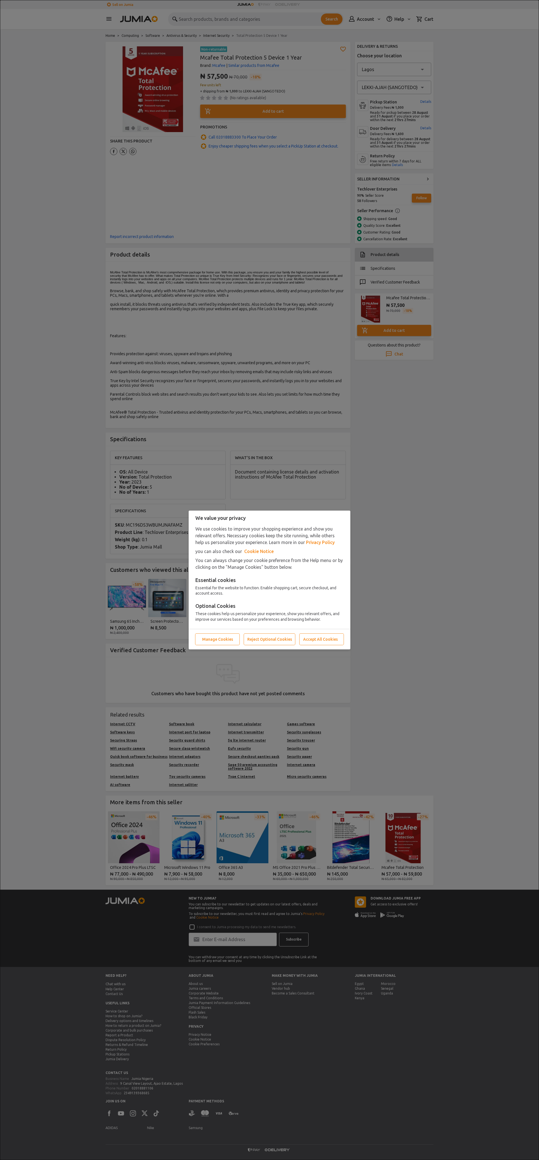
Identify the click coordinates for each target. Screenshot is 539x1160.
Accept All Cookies (320, 639)
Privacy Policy (320, 542)
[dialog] (269, 580)
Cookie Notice (259, 551)
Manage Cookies (217, 639)
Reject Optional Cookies (269, 639)
